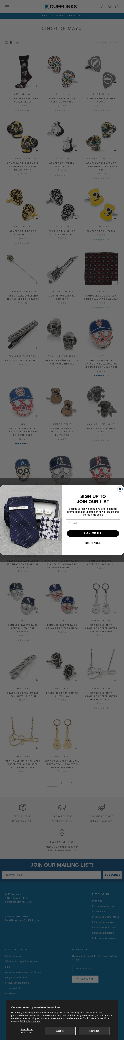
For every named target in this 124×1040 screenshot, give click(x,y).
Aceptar (60, 1031)
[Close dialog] (120, 489)
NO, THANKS (93, 543)
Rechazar (94, 1031)
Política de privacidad (30, 1021)
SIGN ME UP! (93, 533)
